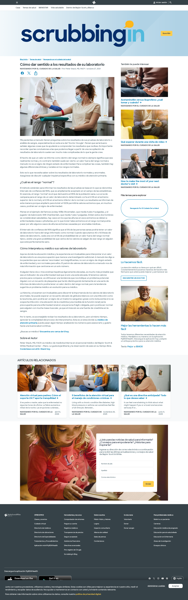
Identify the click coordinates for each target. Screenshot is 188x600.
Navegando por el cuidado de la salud (57, 59)
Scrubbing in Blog (70, 554)
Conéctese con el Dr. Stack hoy (35, 349)
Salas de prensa (100, 537)
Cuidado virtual (40, 524)
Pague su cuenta (70, 524)
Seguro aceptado (70, 537)
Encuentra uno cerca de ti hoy (54, 331)
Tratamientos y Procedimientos (46, 541)
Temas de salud (35, 59)
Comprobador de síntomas (74, 519)
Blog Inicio (24, 59)
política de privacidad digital (88, 594)
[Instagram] (158, 578)
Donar (126, 524)
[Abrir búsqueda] (170, 2)
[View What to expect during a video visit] (144, 124)
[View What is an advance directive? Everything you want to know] (146, 378)
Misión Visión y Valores (102, 519)
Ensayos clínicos (160, 545)
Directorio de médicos (42, 528)
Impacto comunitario (102, 528)
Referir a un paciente (162, 519)
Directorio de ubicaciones (44, 532)
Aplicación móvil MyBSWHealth (46, 545)
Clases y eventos (40, 519)
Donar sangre (129, 528)
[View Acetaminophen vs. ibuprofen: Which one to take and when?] (144, 82)
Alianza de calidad (101, 532)
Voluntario (128, 519)
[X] (154, 578)
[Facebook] (149, 578)
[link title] (94, 2)
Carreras (157, 524)
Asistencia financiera (72, 541)
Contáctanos (99, 541)
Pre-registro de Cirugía (72, 550)
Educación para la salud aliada (165, 532)
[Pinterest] (167, 578)
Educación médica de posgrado (166, 528)
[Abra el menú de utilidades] (17, 2)
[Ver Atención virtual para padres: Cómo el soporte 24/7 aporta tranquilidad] (42, 378)
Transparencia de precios (73, 532)
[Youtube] (162, 578)
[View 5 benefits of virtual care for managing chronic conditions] (94, 378)
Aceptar (175, 586)
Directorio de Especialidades (45, 537)
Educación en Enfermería (163, 537)
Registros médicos (71, 528)
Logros (96, 524)
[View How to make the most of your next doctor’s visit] (144, 163)
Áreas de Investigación (162, 541)
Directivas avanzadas (72, 545)
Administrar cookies (156, 586)
